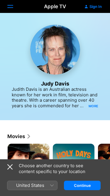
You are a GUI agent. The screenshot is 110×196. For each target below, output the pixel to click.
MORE (93, 106)
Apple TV (55, 6)
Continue (82, 185)
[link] (19, 136)
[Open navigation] (13, 6)
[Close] (10, 167)
